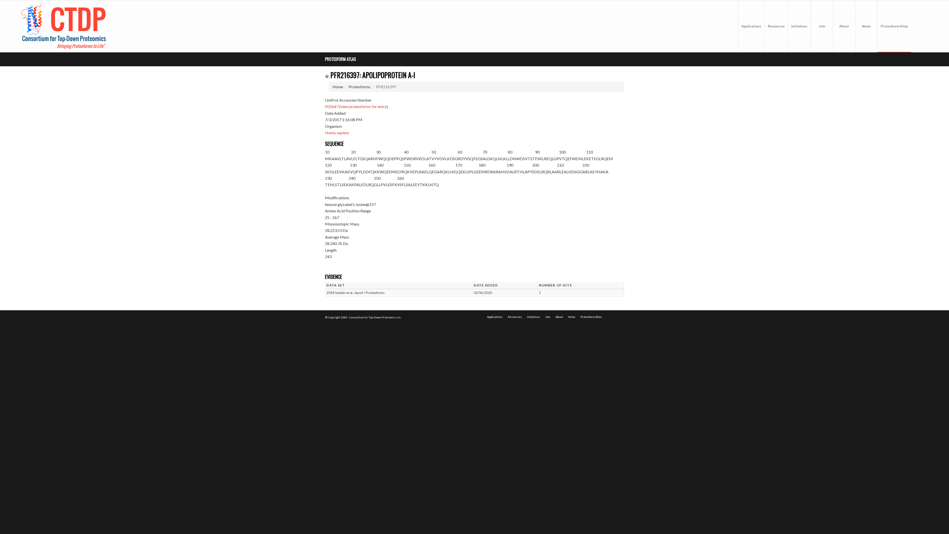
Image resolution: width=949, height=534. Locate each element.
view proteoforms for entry (364, 106)
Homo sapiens (337, 132)
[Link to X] (919, 26)
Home (337, 86)
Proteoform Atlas (340, 59)
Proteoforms (359, 86)
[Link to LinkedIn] (926, 26)
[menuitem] (751, 26)
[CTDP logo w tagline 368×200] (64, 26)
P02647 (332, 106)
